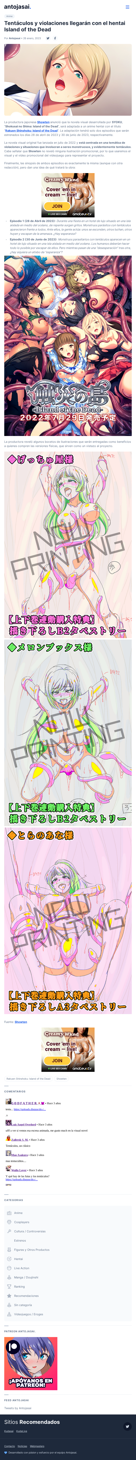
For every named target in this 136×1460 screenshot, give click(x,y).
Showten (43, 122)
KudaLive (21, 1431)
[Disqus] (68, 1141)
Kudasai (8, 1431)
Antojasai (14, 38)
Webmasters (37, 1446)
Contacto (9, 1446)
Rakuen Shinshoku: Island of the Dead (31, 130)
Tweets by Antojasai (17, 1408)
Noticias (22, 1446)
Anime (9, 16)
